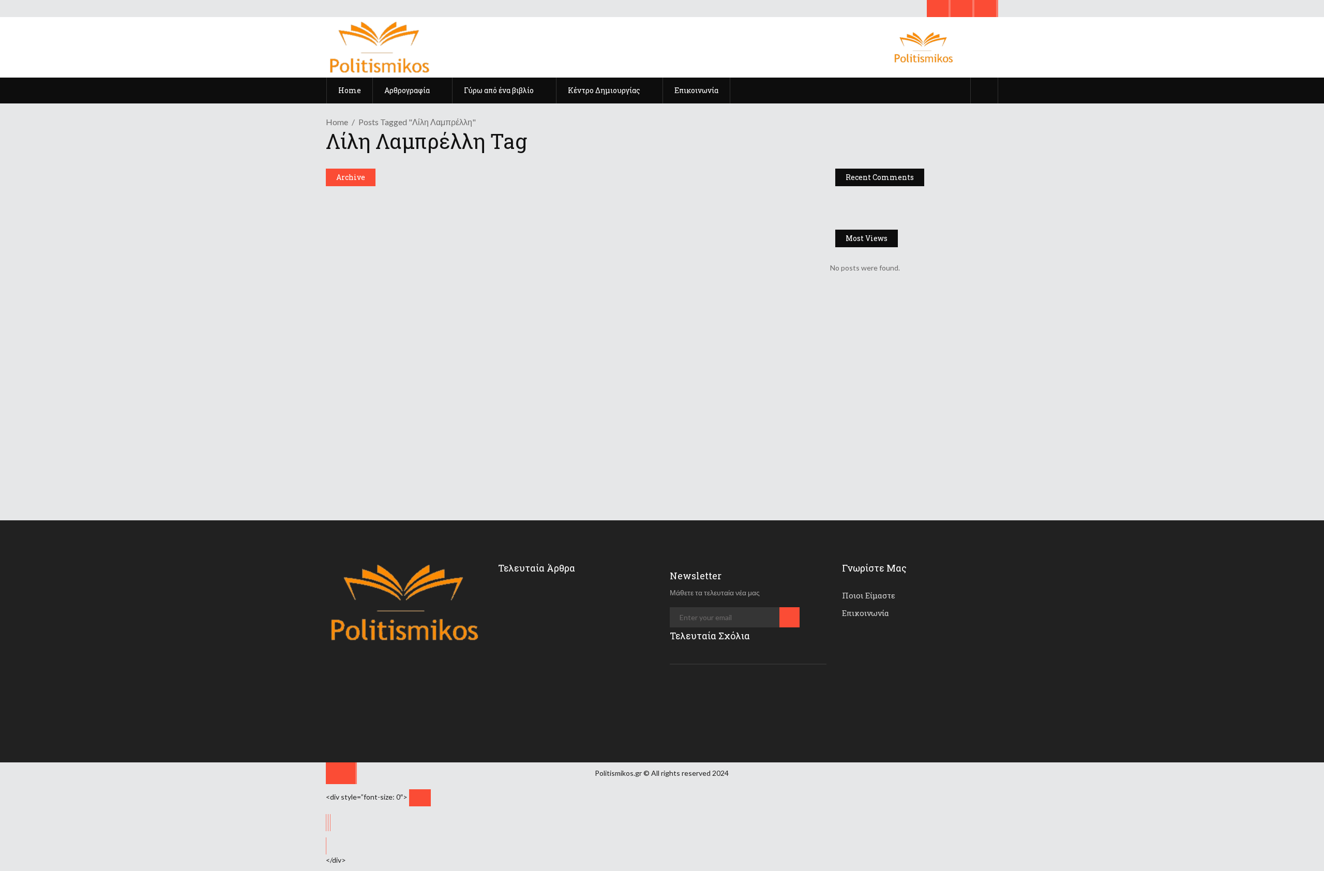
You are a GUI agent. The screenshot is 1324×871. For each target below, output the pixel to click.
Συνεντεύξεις (355, 350)
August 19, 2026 (586, 704)
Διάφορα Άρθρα (359, 202)
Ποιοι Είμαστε (868, 595)
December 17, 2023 (540, 257)
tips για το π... (578, 688)
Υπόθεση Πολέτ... (582, 643)
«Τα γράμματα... (579, 598)
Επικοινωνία (865, 613)
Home (337, 122)
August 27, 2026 (586, 614)
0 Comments (567, 325)
